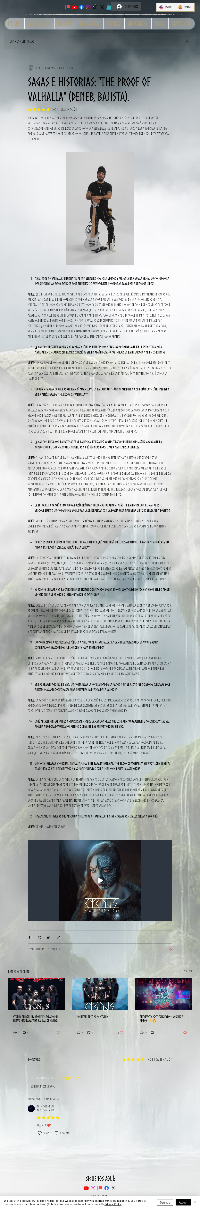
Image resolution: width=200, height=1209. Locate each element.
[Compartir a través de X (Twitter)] (39, 937)
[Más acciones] (170, 68)
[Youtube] (75, 7)
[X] (102, 7)
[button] (108, 7)
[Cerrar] (195, 1202)
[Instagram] (88, 7)
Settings (165, 1202)
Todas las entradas (21, 41)
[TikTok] (95, 7)
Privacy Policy (112, 1204)
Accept (183, 1202)
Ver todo (188, 971)
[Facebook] (81, 7)
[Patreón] (68, 7)
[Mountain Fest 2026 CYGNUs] (100, 994)
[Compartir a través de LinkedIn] (49, 937)
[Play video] (100, 880)
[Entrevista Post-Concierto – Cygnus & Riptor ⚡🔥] (163, 994)
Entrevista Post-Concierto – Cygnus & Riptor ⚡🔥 (162, 1019)
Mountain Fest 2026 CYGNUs (92, 1017)
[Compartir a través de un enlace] (58, 937)
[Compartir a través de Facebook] (29, 937)
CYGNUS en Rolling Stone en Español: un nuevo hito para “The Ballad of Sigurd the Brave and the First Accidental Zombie (36, 1019)
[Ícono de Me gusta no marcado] (39, 1133)
